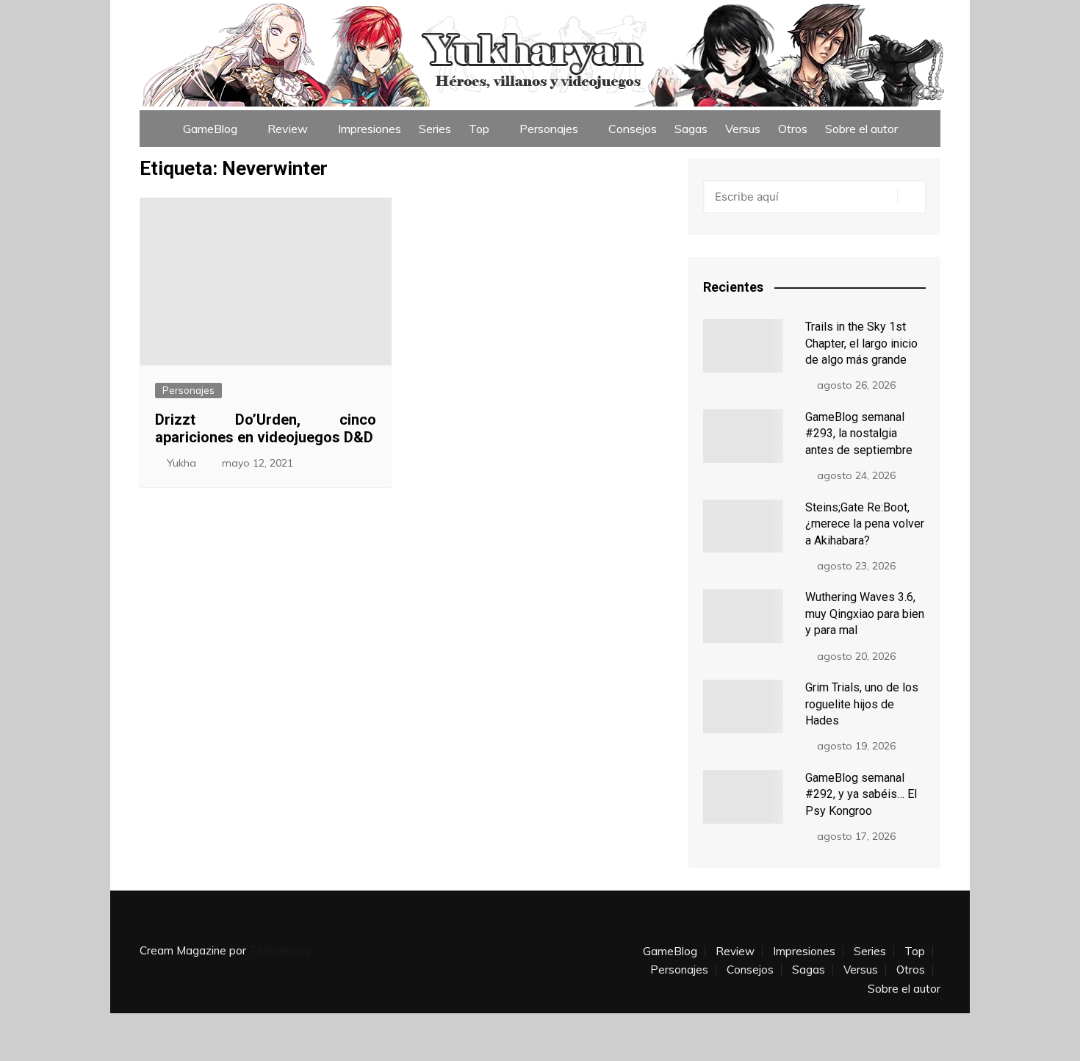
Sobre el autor (861, 128)
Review (287, 128)
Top (479, 128)
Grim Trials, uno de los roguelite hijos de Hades (861, 703)
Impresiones (369, 128)
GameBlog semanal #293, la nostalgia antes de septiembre (858, 433)
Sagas (691, 128)
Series (435, 128)
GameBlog (210, 128)
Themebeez (280, 950)
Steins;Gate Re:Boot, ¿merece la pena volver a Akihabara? (864, 523)
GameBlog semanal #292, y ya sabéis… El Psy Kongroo (861, 794)
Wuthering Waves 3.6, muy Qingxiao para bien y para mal (864, 613)
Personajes (548, 128)
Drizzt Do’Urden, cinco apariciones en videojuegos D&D (265, 428)
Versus (742, 128)
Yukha (181, 463)
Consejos (632, 128)
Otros (792, 128)
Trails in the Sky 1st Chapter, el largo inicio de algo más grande (861, 343)
